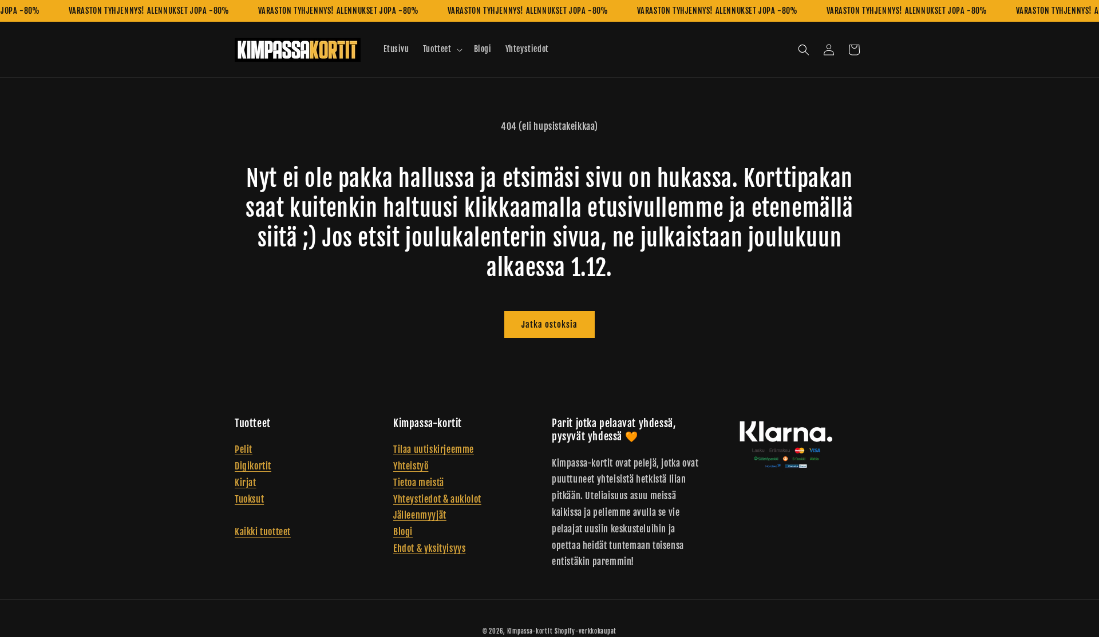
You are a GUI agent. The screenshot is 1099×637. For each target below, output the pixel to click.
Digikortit (253, 466)
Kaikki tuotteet (263, 532)
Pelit (243, 450)
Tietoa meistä (418, 482)
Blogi (403, 532)
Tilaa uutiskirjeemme (433, 450)
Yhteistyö (410, 466)
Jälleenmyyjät (419, 515)
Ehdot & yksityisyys (429, 548)
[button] (441, 49)
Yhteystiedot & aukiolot (437, 499)
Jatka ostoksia (549, 324)
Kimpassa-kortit (530, 631)
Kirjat (245, 482)
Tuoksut (249, 499)
